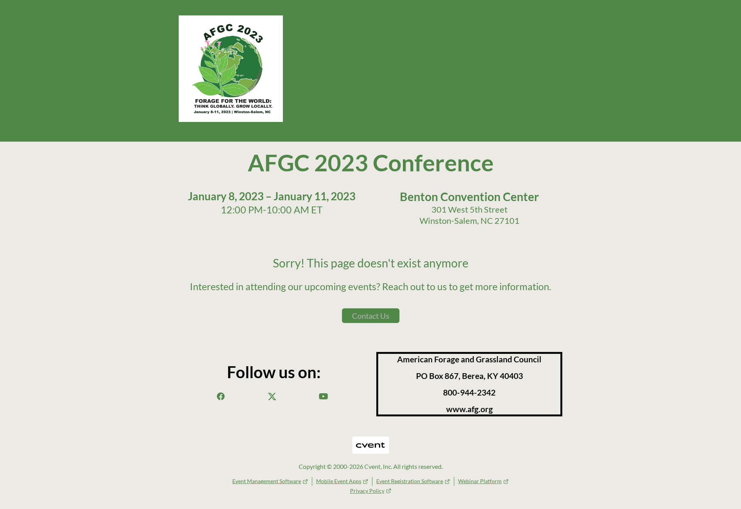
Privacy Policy (367, 490)
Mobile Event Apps (338, 481)
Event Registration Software (409, 481)
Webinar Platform (480, 481)
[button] (220, 398)
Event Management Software (266, 481)
